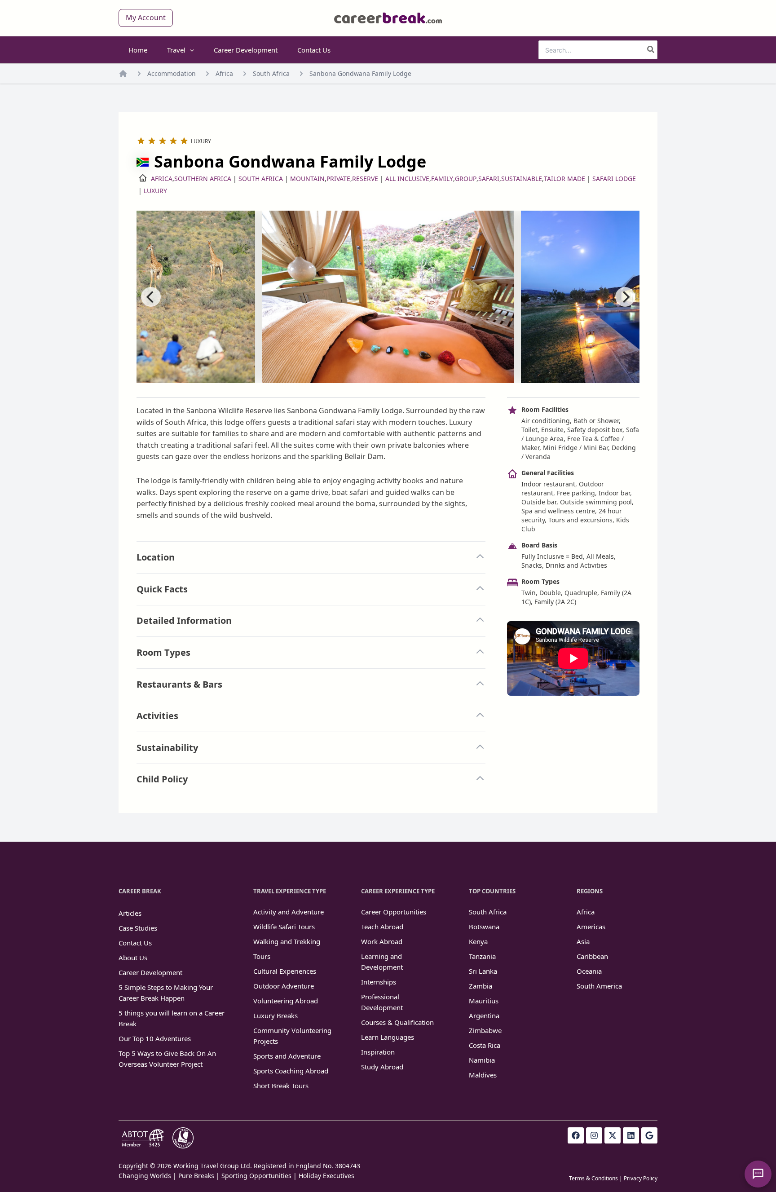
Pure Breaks (196, 1175)
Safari (488, 178)
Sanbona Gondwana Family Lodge (360, 73)
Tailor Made (564, 178)
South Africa (271, 73)
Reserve (365, 178)
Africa (224, 73)
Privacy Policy (640, 1178)
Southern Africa (202, 178)
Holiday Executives (326, 1175)
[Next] (625, 297)
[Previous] (151, 297)
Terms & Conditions (593, 1178)
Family (442, 178)
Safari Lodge (614, 178)
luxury (155, 190)
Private (338, 178)
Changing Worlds (145, 1175)
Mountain (307, 178)
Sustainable (521, 178)
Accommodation (171, 73)
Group (465, 178)
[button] (146, 18)
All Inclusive (407, 178)
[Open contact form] (758, 1174)
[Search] (651, 50)
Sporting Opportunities (256, 1175)
